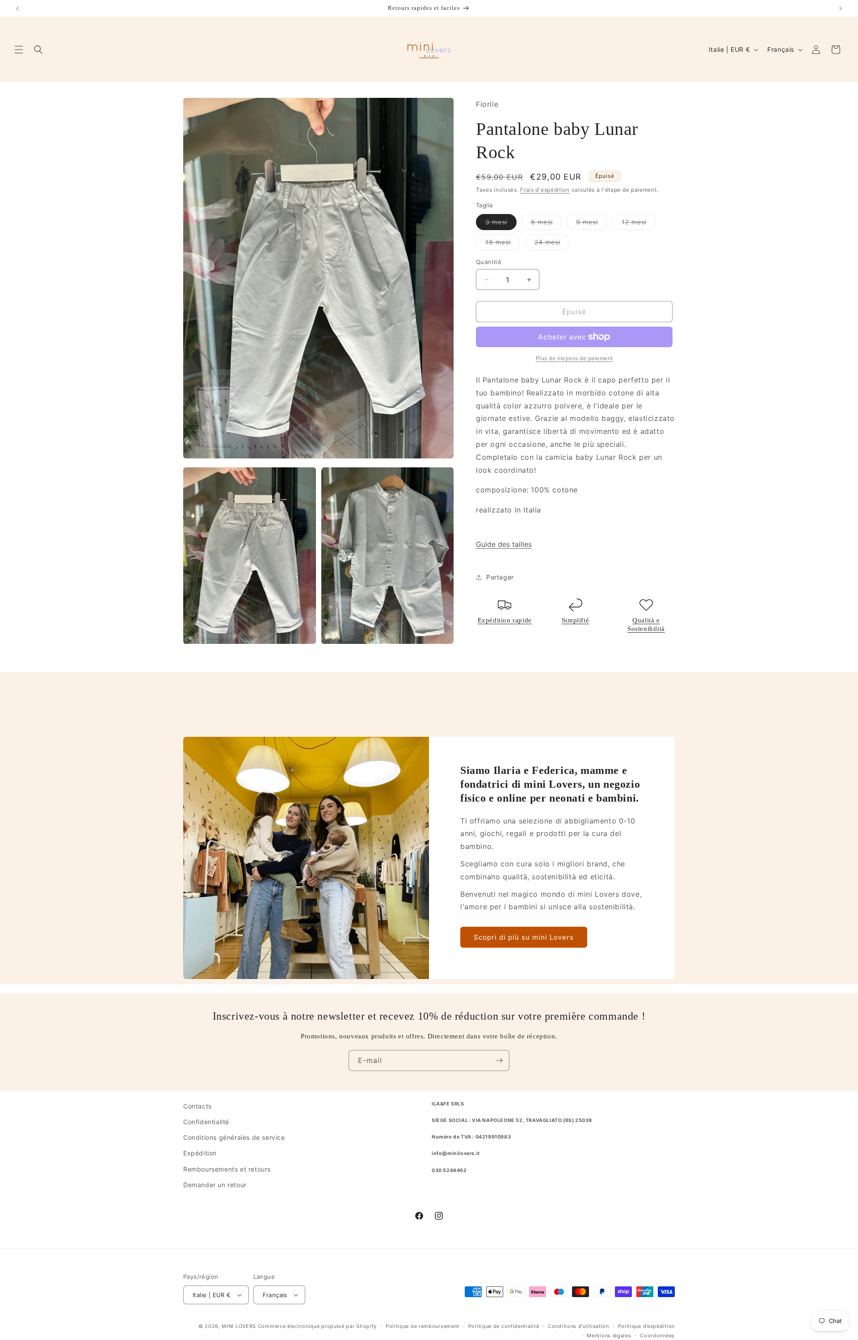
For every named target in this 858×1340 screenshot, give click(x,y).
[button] (19, 49)
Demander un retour (215, 1185)
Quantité (488, 261)
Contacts (197, 1106)
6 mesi (546, 224)
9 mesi (591, 224)
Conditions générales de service (234, 1137)
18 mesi (502, 244)
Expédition (200, 1153)
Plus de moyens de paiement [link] (574, 358)
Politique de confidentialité (503, 1326)
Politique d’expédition (646, 1326)
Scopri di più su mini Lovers (524, 937)
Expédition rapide (505, 620)
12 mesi (639, 224)
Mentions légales (609, 1335)
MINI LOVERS (239, 1326)
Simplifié (575, 620)
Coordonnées (657, 1335)
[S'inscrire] (499, 1060)
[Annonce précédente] (17, 8)
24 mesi (552, 244)
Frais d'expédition (545, 189)
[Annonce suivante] (840, 8)
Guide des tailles (504, 544)
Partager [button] (500, 577)
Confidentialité (206, 1122)
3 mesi (501, 224)
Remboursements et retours (227, 1168)
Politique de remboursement (422, 1326)
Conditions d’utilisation (578, 1326)
